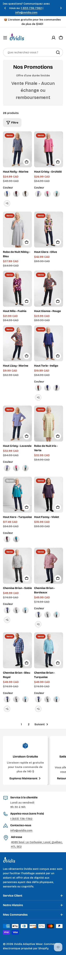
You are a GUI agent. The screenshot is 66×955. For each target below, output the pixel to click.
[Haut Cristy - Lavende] (17, 424)
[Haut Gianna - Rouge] (48, 289)
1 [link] (21, 724)
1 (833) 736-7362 (21, 818)
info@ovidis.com (21, 830)
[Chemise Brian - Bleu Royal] (17, 650)
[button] (5, 8)
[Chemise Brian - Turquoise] (48, 650)
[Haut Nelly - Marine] (17, 149)
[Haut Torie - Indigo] (48, 343)
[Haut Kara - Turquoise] (17, 495)
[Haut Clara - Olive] (48, 229)
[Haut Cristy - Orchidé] (48, 149)
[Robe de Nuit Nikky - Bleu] (17, 229)
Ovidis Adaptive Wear (28, 944)
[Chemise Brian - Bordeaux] (48, 566)
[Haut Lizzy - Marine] (17, 343)
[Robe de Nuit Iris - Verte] (48, 424)
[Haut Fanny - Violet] (48, 495)
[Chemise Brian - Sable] (17, 566)
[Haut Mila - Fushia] (17, 289)
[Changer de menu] (5, 38)
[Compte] (53, 38)
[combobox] (33, 52)
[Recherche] (58, 52)
